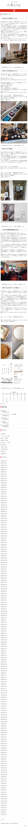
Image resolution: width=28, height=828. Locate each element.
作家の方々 (16, 284)
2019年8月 (3, 646)
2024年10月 (3, 509)
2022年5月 (3, 573)
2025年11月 (3, 480)
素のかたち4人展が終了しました (10, 18)
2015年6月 (3, 756)
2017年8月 (3, 699)
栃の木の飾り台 (4, 417)
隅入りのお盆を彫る (5, 425)
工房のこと (3, 447)
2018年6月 (3, 677)
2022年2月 (3, 580)
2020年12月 (3, 611)
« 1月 (1, 403)
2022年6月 (3, 571)
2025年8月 (3, 487)
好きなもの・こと (4, 442)
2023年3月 (3, 551)
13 (3, 398)
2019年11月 (3, 639)
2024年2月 (3, 527)
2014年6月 (3, 783)
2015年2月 (3, 765)
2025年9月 (3, 485)
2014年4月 (3, 787)
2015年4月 (3, 761)
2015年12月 (3, 743)
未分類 (2, 451)
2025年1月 (3, 502)
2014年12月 (3, 770)
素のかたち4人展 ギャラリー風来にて (11, 287)
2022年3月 (3, 577)
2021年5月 (3, 600)
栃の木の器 (3, 410)
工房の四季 (3, 449)
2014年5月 (3, 785)
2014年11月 (3, 772)
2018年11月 (3, 666)
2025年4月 (3, 496)
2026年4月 (3, 469)
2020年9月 (3, 617)
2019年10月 (3, 642)
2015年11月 (3, 745)
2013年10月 (3, 801)
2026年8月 (3, 460)
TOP (3, 819)
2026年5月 (3, 467)
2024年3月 (3, 524)
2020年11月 (3, 613)
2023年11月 (3, 533)
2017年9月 (3, 697)
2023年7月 (3, 542)
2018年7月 (3, 675)
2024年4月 (3, 522)
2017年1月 (3, 714)
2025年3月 (3, 498)
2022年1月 (3, 582)
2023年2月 (3, 553)
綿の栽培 (2, 453)
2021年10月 (3, 589)
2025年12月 (3, 478)
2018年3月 (3, 684)
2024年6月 (3, 518)
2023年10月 (3, 536)
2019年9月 (3, 644)
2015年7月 (3, 754)
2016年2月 (3, 739)
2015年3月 (3, 763)
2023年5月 (3, 547)
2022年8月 (3, 566)
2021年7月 (3, 595)
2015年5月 (3, 759)
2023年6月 (3, 544)
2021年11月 (3, 586)
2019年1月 (3, 661)
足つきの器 (3, 421)
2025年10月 (3, 483)
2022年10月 (3, 562)
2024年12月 (3, 505)
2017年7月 (3, 701)
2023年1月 (3, 555)
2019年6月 (3, 650)
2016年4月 (3, 734)
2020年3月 (3, 631)
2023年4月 (3, 549)
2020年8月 (3, 619)
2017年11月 (3, 692)
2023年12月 (3, 531)
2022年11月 (3, 560)
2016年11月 (3, 719)
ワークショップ (4, 436)
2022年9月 (3, 564)
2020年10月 (3, 615)
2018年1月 (3, 688)
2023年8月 (3, 540)
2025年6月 (3, 491)
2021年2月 (3, 606)
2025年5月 (3, 494)
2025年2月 (3, 500)
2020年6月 (3, 624)
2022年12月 (3, 558)
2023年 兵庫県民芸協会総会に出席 (10, 229)
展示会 (15, 67)
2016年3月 (3, 737)
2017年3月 (3, 710)
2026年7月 (3, 463)
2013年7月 (3, 807)
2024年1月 (3, 529)
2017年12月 (3, 690)
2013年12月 (3, 796)
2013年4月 (3, 814)
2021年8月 (3, 593)
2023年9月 (3, 538)
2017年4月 (3, 708)
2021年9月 (3, 591)
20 (3, 400)
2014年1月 (3, 794)
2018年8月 (3, 673)
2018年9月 (3, 670)
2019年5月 (3, 653)
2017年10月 (3, 695)
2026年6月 (3, 465)
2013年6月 (3, 809)
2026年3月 (3, 471)
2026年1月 (3, 476)
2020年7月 (3, 622)
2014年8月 (3, 779)
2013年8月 (3, 805)
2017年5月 (3, 706)
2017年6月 (3, 703)
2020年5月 (3, 626)
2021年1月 (3, 608)
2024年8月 (3, 513)
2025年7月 (3, 489)
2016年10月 (3, 721)
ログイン (25, 825)
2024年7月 (3, 516)
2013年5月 (3, 812)
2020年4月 (3, 628)
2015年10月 (3, 748)
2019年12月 (3, 637)
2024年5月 (3, 520)
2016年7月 (3, 728)
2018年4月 (3, 681)
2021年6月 (3, 597)
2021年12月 (3, 584)
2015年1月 (3, 767)
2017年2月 (3, 712)
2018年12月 (3, 664)
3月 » (4, 403)
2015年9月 (3, 750)
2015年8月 (3, 752)
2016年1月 (3, 741)
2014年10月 (3, 774)
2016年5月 (3, 732)
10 (17, 396)
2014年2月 (3, 792)
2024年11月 (3, 507)
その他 (2, 433)
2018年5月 (3, 679)
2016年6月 (3, 730)
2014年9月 (3, 776)
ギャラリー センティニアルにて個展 (8, 414)
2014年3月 (3, 790)
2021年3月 (3, 604)
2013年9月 (3, 803)
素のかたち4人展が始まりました (10, 70)
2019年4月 (3, 655)
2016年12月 (3, 717)
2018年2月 (3, 686)
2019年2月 (3, 659)
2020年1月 (3, 635)
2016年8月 (3, 726)
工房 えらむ (10, 8)
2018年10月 (3, 668)
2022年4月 (3, 575)
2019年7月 (3, 648)
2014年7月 (3, 781)
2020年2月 (3, 633)
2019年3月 (3, 657)
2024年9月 (3, 511)
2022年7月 (3, 569)
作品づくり (3, 438)
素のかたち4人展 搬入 (8, 148)
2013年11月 (3, 798)
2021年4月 (3, 602)
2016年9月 (3, 723)
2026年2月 (3, 474)
